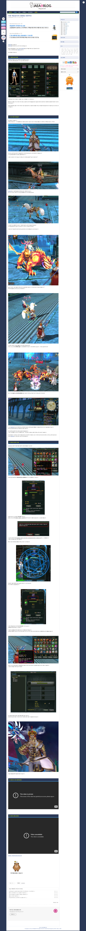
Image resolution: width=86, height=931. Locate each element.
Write (60, 928)
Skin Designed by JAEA (51, 928)
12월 (71, 54)
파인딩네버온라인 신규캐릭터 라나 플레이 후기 (17, 897)
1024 (65, 51)
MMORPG (13, 888)
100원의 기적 (76, 50)
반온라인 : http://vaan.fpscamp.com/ (15, 855)
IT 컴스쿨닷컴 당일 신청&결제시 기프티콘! (21, 35)
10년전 (75, 51)
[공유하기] (12, 883)
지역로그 (24, 12)
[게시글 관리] (14, 883)
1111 (74, 52)
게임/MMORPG (11, 17)
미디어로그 (30, 12)
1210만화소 (63, 54)
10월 (69, 52)
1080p (70, 51)
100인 (62, 51)
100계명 (69, 50)
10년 (72, 51)
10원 (67, 52)
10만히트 (64, 52)
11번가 (77, 52)
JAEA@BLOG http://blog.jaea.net (16, 911)
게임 (10, 888)
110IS (72, 52)
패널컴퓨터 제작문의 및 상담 (17, 25)
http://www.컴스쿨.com (15, 33)
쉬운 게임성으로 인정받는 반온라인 (20, 15)
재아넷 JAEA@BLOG (15, 909)
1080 (67, 51)
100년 (72, 50)
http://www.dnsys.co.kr (15, 23)
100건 (66, 50)
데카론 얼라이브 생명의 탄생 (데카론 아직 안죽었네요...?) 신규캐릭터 (21, 891)
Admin (58, 928)
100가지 (62, 50)
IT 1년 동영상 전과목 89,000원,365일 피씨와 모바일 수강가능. (24, 37)
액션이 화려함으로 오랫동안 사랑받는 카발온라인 (18, 894)
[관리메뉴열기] (84, 2)
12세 (67, 54)
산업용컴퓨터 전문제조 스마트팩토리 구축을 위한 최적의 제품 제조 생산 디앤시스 (29, 27)
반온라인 (9, 44)
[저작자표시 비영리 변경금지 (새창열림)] (23, 883)
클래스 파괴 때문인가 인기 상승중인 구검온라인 (17, 892)
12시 (69, 54)
